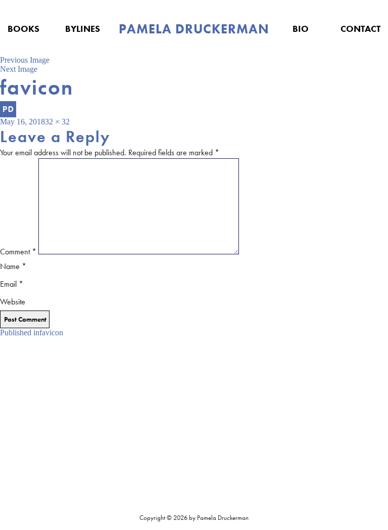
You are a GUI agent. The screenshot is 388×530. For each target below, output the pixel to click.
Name (13, 266)
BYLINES (82, 28)
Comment (18, 251)
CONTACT (360, 28)
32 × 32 (57, 121)
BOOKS (23, 28)
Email (11, 284)
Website (12, 301)
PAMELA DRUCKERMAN (194, 28)
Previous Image (25, 60)
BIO (301, 28)
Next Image (18, 69)
